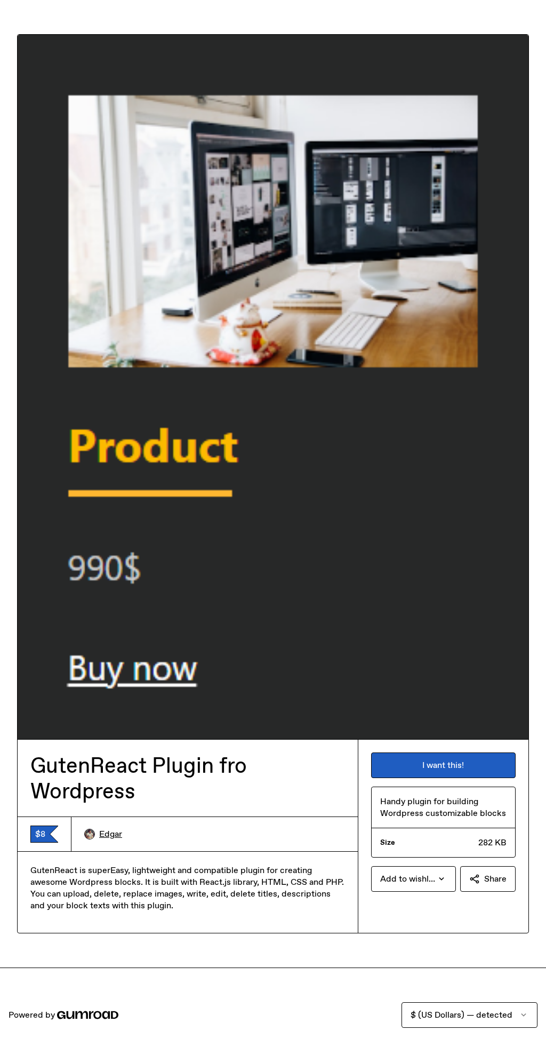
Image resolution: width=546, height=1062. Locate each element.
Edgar (110, 834)
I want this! (443, 765)
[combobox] (413, 879)
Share (495, 879)
